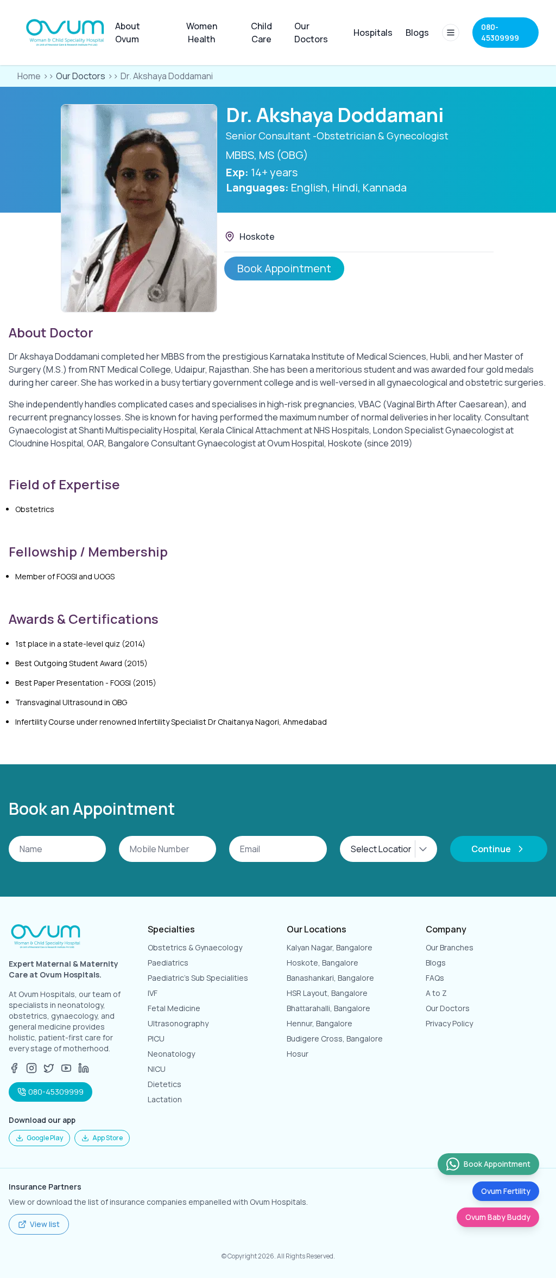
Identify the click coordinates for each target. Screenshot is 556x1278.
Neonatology (171, 1054)
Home (29, 76)
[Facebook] (14, 1068)
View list (45, 1224)
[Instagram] (31, 1068)
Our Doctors (311, 32)
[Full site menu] (450, 33)
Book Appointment (284, 268)
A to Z (436, 993)
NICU (157, 1069)
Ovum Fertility (505, 1191)
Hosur (297, 1054)
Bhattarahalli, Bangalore (328, 1008)
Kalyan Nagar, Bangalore (329, 947)
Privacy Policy (449, 1023)
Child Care (261, 32)
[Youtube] (66, 1068)
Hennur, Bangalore (319, 1023)
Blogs (417, 33)
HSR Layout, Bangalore (327, 993)
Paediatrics (168, 962)
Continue (491, 849)
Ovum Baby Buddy (497, 1217)
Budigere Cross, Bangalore (335, 1038)
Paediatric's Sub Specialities (198, 978)
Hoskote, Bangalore (322, 962)
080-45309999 (56, 1092)
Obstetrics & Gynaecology (195, 947)
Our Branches (449, 947)
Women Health (201, 32)
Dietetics (164, 1084)
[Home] (66, 32)
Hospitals (373, 33)
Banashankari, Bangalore (330, 978)
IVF (152, 993)
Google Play (45, 1137)
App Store (107, 1137)
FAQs (435, 978)
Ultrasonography (178, 1023)
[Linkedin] (83, 1068)
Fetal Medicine (174, 1008)
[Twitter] (48, 1068)
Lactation (165, 1099)
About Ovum (127, 32)
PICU (156, 1038)
